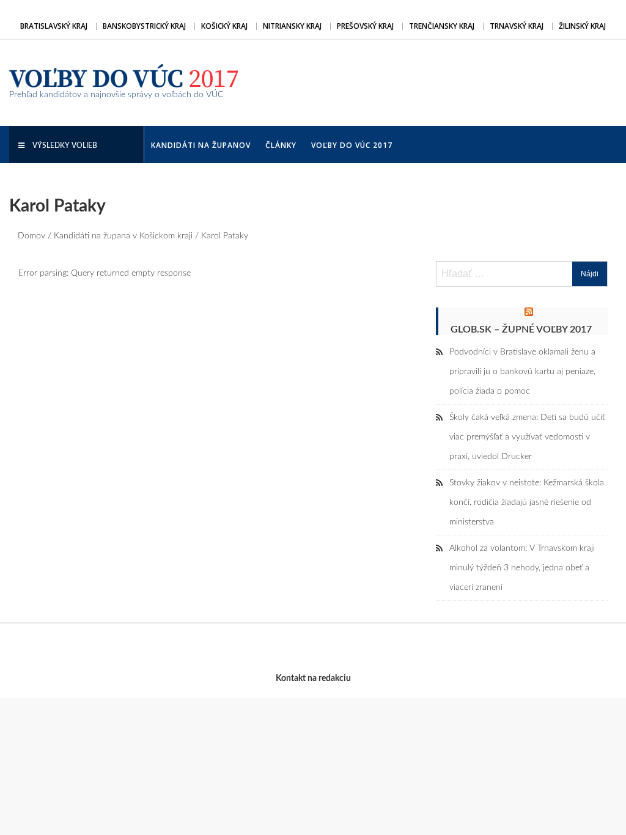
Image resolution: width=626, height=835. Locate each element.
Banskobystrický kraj (144, 26)
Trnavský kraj (516, 26)
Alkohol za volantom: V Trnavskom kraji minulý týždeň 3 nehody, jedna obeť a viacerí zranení (522, 568)
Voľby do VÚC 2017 (351, 145)
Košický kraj (224, 26)
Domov (31, 236)
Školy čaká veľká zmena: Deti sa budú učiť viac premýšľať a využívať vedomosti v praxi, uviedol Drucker (527, 437)
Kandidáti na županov (201, 145)
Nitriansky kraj (292, 26)
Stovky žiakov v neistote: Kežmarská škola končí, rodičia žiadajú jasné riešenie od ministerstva (526, 502)
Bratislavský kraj (53, 26)
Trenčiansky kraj (441, 26)
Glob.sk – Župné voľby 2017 (521, 329)
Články (280, 145)
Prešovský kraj (365, 26)
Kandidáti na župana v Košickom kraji (123, 236)
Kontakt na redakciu (313, 678)
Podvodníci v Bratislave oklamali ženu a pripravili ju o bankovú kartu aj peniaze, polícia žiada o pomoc (522, 371)
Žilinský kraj (582, 26)
